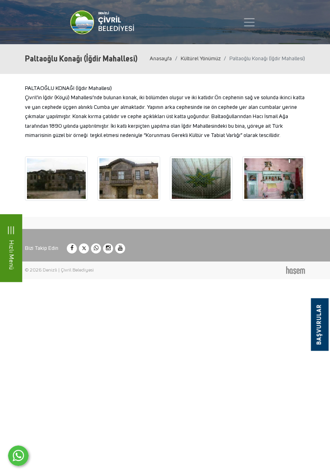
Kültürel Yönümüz (201, 58)
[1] (249, 22)
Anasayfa (161, 58)
